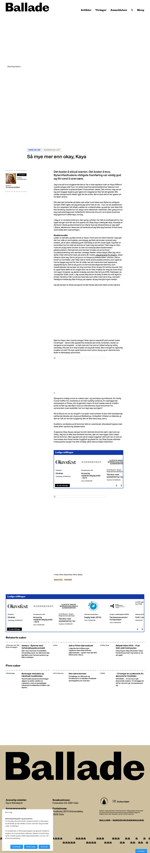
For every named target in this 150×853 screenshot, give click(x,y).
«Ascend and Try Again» (106, 255)
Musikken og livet (52, 150)
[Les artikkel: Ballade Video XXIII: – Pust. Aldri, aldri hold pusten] (122, 650)
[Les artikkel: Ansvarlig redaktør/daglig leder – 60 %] (92, 469)
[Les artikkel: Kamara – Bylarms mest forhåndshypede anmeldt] (28, 650)
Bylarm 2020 (58, 580)
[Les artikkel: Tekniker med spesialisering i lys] (118, 469)
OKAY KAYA (68, 580)
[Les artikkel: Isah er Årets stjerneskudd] (75, 650)
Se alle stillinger (62, 485)
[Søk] (132, 10)
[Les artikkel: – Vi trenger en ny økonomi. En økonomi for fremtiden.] (122, 679)
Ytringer (100, 10)
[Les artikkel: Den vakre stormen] (75, 679)
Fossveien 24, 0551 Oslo (65, 802)
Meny (140, 10)
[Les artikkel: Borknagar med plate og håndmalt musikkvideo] (28, 679)
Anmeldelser (118, 10)
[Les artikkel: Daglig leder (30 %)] (95, 613)
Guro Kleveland (14, 802)
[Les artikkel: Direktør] (66, 469)
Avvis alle (44, 847)
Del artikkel (22, 174)
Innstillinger (141, 851)
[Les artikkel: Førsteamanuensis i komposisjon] (121, 613)
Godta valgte (30, 847)
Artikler (86, 10)
